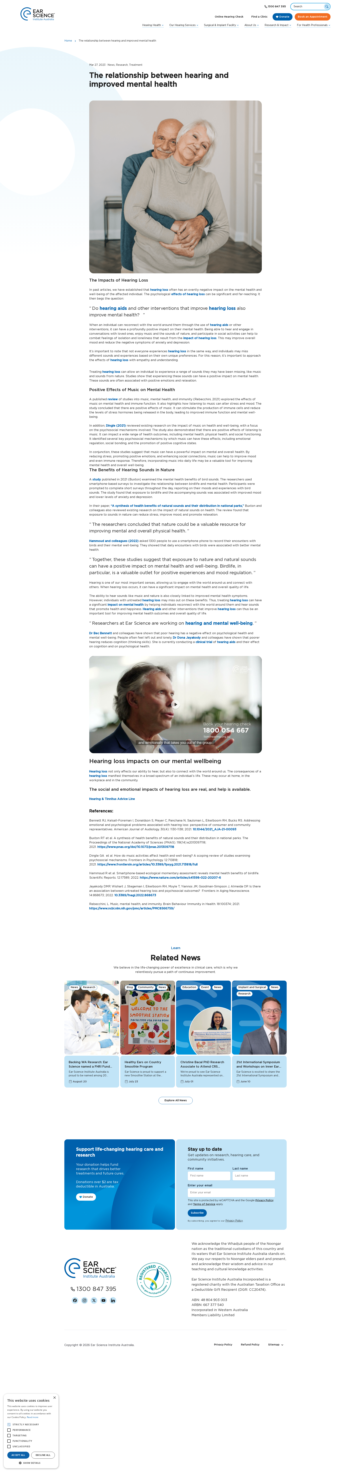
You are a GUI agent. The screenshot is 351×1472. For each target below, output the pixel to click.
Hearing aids (152, 609)
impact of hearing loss (199, 338)
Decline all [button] (43, 1455)
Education (189, 987)
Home (68, 41)
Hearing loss (98, 771)
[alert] (31, 1431)
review (113, 399)
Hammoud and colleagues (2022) (114, 541)
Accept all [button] (18, 1455)
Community (146, 987)
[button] (31, 1463)
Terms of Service (204, 1204)
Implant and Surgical (252, 987)
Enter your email (200, 1185)
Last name (240, 1168)
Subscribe (197, 1213)
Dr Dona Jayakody (186, 637)
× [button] (54, 1397)
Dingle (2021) (116, 425)
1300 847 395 (277, 6)
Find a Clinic (259, 17)
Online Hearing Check (229, 17)
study (97, 479)
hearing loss (159, 289)
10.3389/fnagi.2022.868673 (135, 895)
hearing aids (113, 308)
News (74, 987)
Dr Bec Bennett (100, 633)
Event (205, 987)
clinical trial (203, 642)
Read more (33, 1417)
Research (89, 987)
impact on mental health (126, 604)
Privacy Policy (264, 1200)
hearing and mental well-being (219, 623)
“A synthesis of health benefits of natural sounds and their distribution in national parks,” (177, 505)
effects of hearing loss (188, 294)
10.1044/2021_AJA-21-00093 (214, 829)
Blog (130, 987)
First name (195, 1168)
